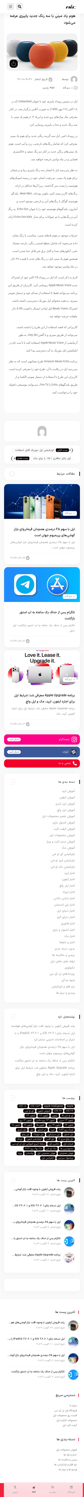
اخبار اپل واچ (67, 886)
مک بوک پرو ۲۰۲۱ (33, 1148)
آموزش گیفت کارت (64, 829)
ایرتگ (19, 1139)
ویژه (20, 1153)
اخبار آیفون (65, 558)
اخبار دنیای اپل (63, 641)
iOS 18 (22, 1106)
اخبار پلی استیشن (64, 905)
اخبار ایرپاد (68, 892)
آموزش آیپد (68, 791)
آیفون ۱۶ (28, 1125)
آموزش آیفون (67, 797)
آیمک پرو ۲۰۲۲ (66, 1130)
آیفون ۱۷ (16, 1125)
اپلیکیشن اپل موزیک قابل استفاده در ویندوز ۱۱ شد (34, 450)
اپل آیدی (22, 1130)
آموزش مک (68, 848)
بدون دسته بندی (65, 949)
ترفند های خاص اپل (62, 961)
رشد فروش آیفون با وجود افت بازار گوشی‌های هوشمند (43, 1026)
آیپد (52, 1130)
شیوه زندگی (68, 980)
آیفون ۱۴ (69, 1125)
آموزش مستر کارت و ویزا (61, 842)
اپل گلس (50, 1139)
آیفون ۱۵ (40, 1125)
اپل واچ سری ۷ (66, 1139)
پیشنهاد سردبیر (65, 1158)
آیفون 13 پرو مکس (45, 1120)
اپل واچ (25, 1134)
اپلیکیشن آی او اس (63, 854)
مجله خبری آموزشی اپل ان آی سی (28, 1144)
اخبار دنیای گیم (66, 917)
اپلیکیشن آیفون (34, 1139)
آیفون (54, 1116)
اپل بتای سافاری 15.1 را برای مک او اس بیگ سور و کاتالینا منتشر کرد (51, 458)
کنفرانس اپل (48, 1158)
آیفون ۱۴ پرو (55, 1125)
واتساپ (29, 1153)
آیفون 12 (43, 1116)
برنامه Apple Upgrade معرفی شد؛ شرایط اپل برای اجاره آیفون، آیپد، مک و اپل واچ (36, 1255)
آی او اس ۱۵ (67, 1116)
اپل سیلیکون (54, 1134)
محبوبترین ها (66, 1148)
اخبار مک (69, 936)
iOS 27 (58, 1111)
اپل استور (68, 1134)
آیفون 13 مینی (66, 1120)
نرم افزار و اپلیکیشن (63, 986)
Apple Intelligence (53, 1106)
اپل (31, 1130)
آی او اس (29, 1111)
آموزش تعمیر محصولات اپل (58, 816)
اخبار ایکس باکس (64, 898)
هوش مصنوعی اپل (46, 1153)
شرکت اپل (68, 1144)
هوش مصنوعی (66, 1153)
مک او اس (51, 1148)
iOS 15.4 (35, 1106)
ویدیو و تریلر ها (65, 993)
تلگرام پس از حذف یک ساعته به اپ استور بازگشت (45, 1061)
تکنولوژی (70, 968)
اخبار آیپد (66, 724)
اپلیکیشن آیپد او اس (63, 860)
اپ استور (42, 1130)
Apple (70, 1106)
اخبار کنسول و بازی (64, 930)
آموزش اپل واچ (66, 810)
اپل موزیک (38, 1134)
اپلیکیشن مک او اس (63, 867)
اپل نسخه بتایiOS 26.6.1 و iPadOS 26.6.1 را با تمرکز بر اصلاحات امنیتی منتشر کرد (36, 1206)
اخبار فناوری (68, 923)
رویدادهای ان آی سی (62, 974)
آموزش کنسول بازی (64, 823)
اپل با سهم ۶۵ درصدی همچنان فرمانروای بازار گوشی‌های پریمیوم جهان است (36, 1222)
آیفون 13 (30, 1116)
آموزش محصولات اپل (62, 835)
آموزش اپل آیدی (65, 804)
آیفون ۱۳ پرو (26, 1120)
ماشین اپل (54, 1144)
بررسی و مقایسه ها (63, 955)
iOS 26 (69, 1111)
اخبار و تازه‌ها (67, 942)
